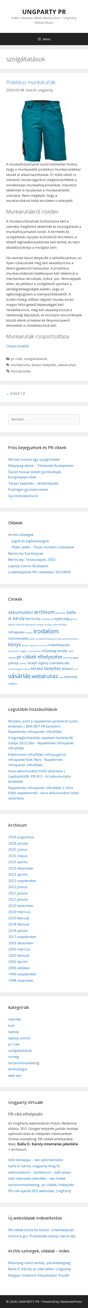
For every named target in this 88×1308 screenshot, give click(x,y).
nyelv (70, 651)
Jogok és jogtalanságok (30, 541)
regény (43, 663)
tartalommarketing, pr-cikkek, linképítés (41, 1184)
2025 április (18, 862)
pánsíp (13, 663)
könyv (14, 644)
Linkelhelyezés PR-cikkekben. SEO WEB (39, 572)
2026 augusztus (21, 837)
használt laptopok (25, 624)
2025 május (17, 855)
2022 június (17, 886)
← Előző (12, 393)
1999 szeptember (22, 974)
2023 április (18, 874)
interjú (29, 632)
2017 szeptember (22, 936)
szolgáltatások (35, 358)
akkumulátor (20, 612)
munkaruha (20, 364)
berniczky (32, 618)
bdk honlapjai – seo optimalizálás (35, 1159)
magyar (23, 651)
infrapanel (16, 632)
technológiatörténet (19, 669)
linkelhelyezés (59, 645)
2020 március (19, 911)
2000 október (19, 968)
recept (32, 663)
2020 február (19, 918)
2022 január (18, 893)
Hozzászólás (21, 371)
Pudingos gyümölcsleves (28, 489)
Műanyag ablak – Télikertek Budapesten (41, 465)
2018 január (18, 930)
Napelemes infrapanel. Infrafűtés (35, 731)
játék (32, 638)
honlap (39, 624)
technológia (17, 1069)
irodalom (46, 631)
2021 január (18, 899)
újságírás (12, 683)
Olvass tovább (17, 346)
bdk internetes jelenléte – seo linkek (36, 1178)
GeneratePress (71, 1301)
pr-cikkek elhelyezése (39, 656)
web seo (14, 1075)
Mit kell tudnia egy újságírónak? (34, 459)
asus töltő (61, 613)
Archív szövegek (21, 534)
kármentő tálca (70, 638)
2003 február (19, 955)
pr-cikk (16, 358)
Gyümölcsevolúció (23, 495)
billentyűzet (47, 619)
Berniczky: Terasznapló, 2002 (31, 559)
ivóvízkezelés (18, 638)
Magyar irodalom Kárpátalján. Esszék (38, 1275)
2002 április (18, 961)
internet (14, 1019)
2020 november (21, 905)
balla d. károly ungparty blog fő (34, 1166)
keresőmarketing (45, 638)
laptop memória (38, 645)
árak (61, 677)
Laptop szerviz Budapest (28, 565)
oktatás (12, 657)
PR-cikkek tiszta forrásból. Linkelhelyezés (41, 1230)
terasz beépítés (44, 364)
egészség (62, 618)
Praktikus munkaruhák (31, 82)
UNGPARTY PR (44, 12)
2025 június (17, 849)
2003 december (21, 943)
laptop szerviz (19, 1038)
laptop (25, 645)
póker (23, 663)
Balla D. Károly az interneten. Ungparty (39, 1269)
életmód (70, 677)
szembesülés (59, 663)
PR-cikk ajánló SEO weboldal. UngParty (39, 1190)
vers (76, 669)
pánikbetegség (70, 657)
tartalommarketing (23, 1063)
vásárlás (19, 676)
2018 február (19, 924)
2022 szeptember (22, 880)
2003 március (19, 949)
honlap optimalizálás (55, 624)
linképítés (13, 651)
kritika (58, 638)
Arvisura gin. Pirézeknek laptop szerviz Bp (42, 1236)
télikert (67, 668)
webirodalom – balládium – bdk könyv (39, 1172)
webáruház (67, 364)
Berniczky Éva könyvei (25, 553)
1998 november (21, 980)
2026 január (18, 843)
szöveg (13, 1056)
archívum (44, 612)
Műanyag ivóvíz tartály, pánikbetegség (39, 1262)
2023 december (21, 868)
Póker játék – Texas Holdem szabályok (43, 547)
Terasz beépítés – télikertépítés (33, 483)
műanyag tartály (54, 650)
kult (11, 1025)
